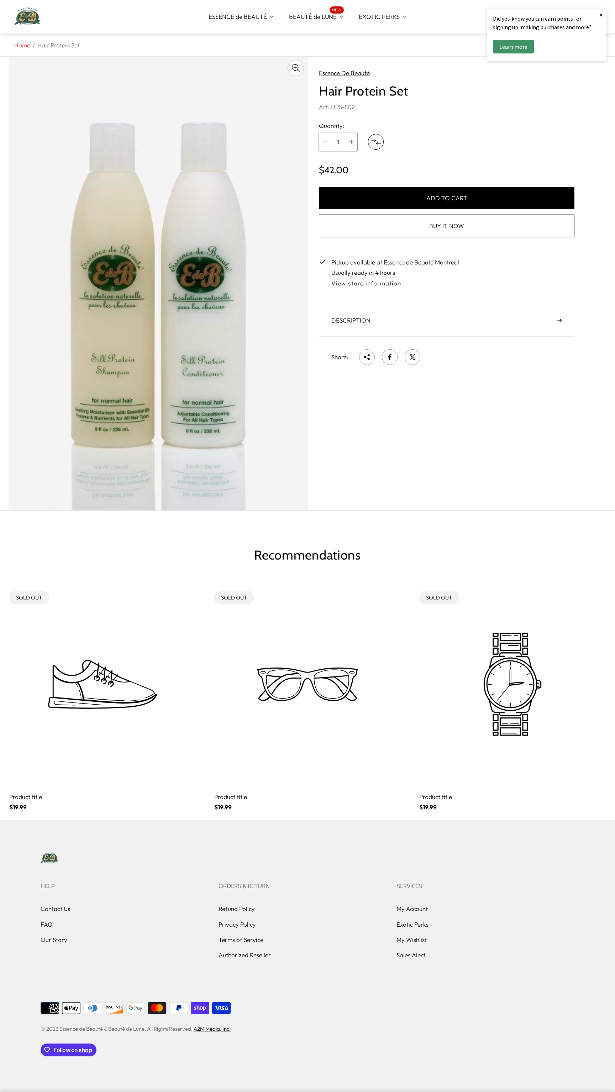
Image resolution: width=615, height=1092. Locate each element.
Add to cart (446, 198)
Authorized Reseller (245, 955)
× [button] (601, 14)
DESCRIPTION (350, 320)
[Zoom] (296, 68)
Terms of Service (241, 939)
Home (22, 45)
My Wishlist (411, 939)
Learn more (513, 46)
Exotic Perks (412, 924)
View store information (366, 283)
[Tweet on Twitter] (412, 357)
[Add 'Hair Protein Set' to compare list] (376, 142)
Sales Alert (410, 955)
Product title (25, 796)
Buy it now (446, 226)
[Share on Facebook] (390, 357)
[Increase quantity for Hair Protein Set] (351, 142)
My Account (412, 908)
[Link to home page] (49, 858)
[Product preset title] (102, 684)
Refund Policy (237, 908)
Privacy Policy (237, 924)
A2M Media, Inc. (212, 1028)
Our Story (54, 939)
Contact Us (55, 908)
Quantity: (332, 125)
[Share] (367, 357)
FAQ (47, 924)
